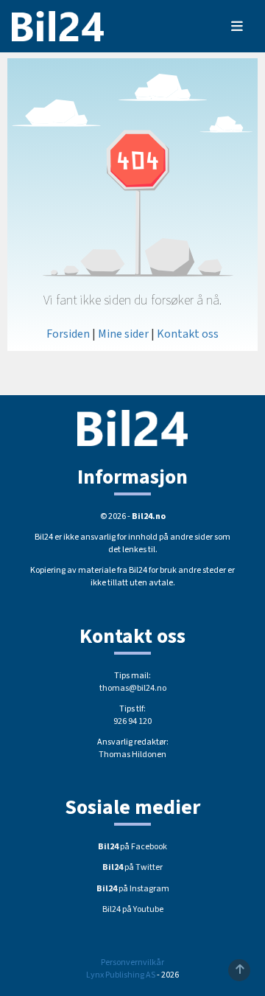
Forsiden (68, 334)
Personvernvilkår (132, 962)
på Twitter (132, 867)
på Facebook (132, 846)
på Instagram (132, 888)
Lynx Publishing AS (120, 975)
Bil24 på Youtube (132, 909)
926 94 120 (132, 721)
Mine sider (123, 334)
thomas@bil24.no (132, 688)
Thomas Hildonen (132, 754)
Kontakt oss (188, 334)
